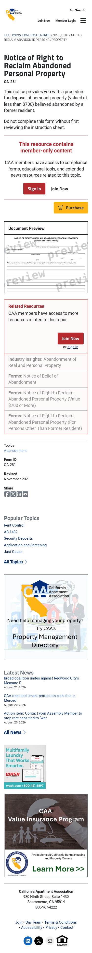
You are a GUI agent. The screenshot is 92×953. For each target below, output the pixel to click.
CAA (7, 35)
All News (12, 732)
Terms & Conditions (60, 922)
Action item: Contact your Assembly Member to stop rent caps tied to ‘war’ (43, 715)
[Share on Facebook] (7, 494)
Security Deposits (18, 538)
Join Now (44, 20)
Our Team (33, 922)
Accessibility (31, 927)
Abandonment (15, 450)
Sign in (34, 188)
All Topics (13, 561)
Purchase (75, 207)
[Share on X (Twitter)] (13, 494)
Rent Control (14, 525)
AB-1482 (10, 532)
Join (18, 922)
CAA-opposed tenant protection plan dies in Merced (39, 698)
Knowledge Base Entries (31, 35)
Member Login (65, 20)
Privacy (51, 927)
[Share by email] (25, 494)
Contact (66, 927)
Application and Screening (25, 545)
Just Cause (13, 552)
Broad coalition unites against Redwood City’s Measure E (41, 680)
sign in (72, 347)
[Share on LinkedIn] (19, 494)
